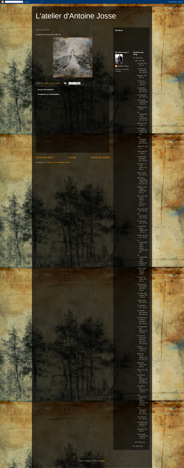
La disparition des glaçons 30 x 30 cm (142, 329)
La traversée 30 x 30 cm (142, 96)
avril (139, 61)
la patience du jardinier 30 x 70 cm (142, 424)
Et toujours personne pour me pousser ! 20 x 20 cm (142, 339)
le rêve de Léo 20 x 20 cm (142, 236)
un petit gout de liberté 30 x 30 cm (142, 158)
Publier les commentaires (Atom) (58, 162)
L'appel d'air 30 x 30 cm (142, 301)
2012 (138, 446)
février (140, 442)
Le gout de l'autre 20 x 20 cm (142, 279)
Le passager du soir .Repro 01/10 (141, 271)
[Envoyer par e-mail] (69, 83)
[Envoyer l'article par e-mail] (65, 83)
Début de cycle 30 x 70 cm (142, 365)
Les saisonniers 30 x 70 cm (142, 216)
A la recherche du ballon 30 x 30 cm (142, 140)
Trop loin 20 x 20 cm (142, 64)
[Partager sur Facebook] (77, 83)
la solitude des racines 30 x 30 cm (142, 312)
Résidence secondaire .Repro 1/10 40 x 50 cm (142, 181)
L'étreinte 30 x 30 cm (142, 108)
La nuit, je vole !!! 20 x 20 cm (141, 83)
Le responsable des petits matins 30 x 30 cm (142, 260)
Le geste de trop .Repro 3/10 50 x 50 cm (142, 287)
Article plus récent (45, 157)
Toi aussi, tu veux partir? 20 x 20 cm (142, 167)
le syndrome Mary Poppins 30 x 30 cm (142, 229)
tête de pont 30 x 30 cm (142, 174)
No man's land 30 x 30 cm (142, 210)
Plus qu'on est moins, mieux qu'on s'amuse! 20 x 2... (142, 201)
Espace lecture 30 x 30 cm (141, 349)
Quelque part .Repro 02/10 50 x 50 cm (142, 190)
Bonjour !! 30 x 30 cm (142, 124)
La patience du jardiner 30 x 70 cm (142, 90)
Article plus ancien (100, 157)
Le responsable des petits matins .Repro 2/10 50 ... (142, 246)
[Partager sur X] (74, 83)
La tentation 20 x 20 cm (142, 306)
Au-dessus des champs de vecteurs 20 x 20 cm (142, 379)
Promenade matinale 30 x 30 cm (142, 102)
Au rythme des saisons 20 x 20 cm (142, 389)
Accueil (72, 157)
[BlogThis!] (72, 83)
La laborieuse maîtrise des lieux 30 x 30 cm (142, 320)
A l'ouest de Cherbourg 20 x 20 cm (142, 70)
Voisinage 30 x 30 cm (142, 152)
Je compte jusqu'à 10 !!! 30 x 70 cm (142, 131)
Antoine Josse (123, 66)
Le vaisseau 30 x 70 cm (142, 222)
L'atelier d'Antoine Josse (76, 16)
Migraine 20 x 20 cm (142, 77)
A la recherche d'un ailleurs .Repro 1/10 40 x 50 (142, 400)
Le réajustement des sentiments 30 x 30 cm (142, 116)
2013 (138, 58)
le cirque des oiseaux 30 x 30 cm (142, 295)
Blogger (102, 461)
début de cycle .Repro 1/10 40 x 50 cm (142, 357)
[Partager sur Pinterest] (79, 83)
